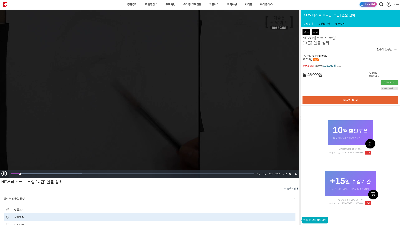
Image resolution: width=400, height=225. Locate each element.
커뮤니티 (214, 4)
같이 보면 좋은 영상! (14, 198)
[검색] (383, 4)
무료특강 (170, 4)
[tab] (308, 23)
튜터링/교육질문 (192, 4)
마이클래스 (266, 4)
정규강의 (132, 4)
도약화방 (232, 4)
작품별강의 (151, 4)
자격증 (248, 4)
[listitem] (149, 209)
